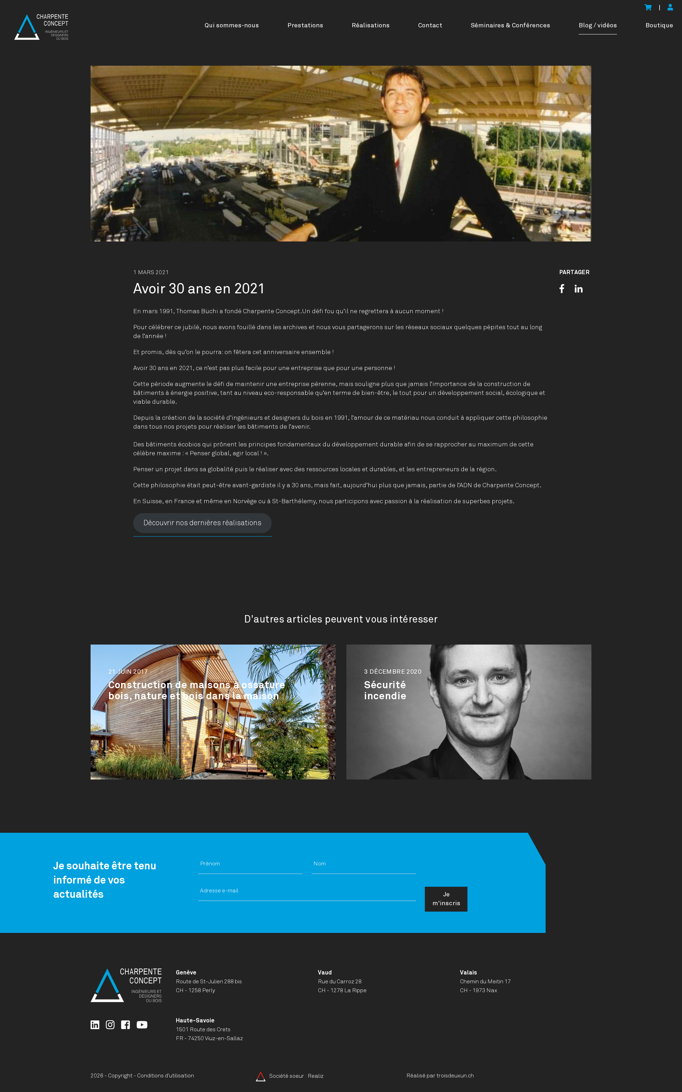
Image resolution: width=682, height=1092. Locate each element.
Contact (430, 25)
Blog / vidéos (598, 25)
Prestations (305, 25)
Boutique (659, 25)
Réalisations (371, 25)
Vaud (325, 973)
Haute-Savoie (195, 1020)
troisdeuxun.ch (456, 1076)
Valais (468, 973)
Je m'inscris (446, 899)
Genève (186, 973)
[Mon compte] (670, 8)
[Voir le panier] (647, 8)
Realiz (316, 1076)
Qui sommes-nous (232, 25)
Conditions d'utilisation (165, 1076)
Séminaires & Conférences (510, 25)
